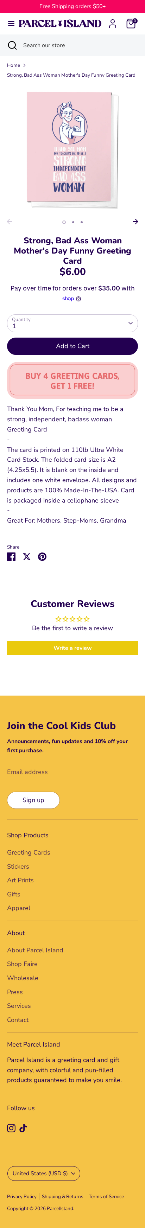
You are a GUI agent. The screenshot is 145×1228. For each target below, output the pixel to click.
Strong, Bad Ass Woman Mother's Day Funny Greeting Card (71, 75)
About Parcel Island (35, 950)
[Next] (135, 221)
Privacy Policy (22, 1196)
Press (15, 992)
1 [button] (64, 222)
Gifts (13, 894)
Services (19, 1006)
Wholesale (22, 978)
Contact (18, 1020)
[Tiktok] (23, 1128)
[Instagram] (11, 1128)
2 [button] (73, 222)
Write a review (72, 648)
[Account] (113, 21)
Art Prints (20, 880)
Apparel (18, 908)
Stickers (18, 866)
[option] (72, 149)
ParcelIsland (60, 1208)
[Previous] (9, 221)
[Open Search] (11, 45)
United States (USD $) (40, 1173)
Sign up (33, 800)
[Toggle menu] (8, 24)
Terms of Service (106, 1196)
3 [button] (82, 222)
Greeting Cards (28, 852)
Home (13, 65)
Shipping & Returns (62, 1196)
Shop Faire (22, 964)
